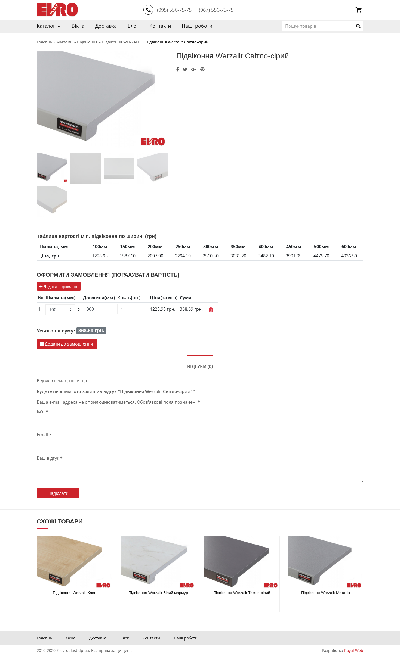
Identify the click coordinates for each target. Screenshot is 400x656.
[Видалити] (210, 309)
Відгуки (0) (200, 366)
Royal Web (353, 650)
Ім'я (42, 411)
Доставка (106, 26)
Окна (70, 638)
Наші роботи (197, 26)
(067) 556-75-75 (216, 10)
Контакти (160, 26)
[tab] (200, 366)
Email (44, 435)
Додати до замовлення (68, 344)
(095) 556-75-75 (174, 10)
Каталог (46, 26)
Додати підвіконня (60, 286)
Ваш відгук (50, 458)
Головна (44, 638)
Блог (133, 26)
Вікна (78, 26)
